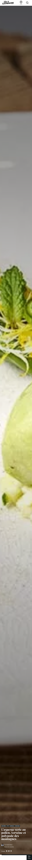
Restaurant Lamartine (9, 847)
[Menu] (29, 857)
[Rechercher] (27, 3)
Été (8, 826)
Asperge (12, 826)
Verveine (17, 826)
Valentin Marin (9, 844)
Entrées (4, 826)
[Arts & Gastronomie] (8, 3)
